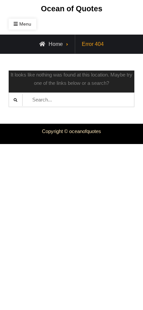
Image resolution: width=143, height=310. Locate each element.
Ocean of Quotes (71, 8)
